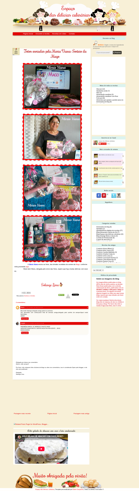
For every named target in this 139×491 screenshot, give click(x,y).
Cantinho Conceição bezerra (106, 258)
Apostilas (99, 228)
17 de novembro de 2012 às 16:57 (34, 307)
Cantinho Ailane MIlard (104, 248)
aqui (27, 267)
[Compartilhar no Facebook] (28, 293)
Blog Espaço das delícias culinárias (108, 234)
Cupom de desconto (103, 239)
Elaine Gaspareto (78, 489)
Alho (97, 92)
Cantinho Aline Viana (103, 250)
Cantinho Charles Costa (104, 254)
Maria (22, 307)
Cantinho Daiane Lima (103, 261)
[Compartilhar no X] (26, 293)
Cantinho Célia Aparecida (105, 259)
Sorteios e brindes (29, 296)
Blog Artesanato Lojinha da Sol (106, 232)
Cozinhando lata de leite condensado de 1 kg (110, 168)
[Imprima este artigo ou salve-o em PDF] (61, 295)
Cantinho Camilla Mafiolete (105, 252)
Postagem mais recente (22, 413)
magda (23, 323)
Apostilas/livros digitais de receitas (108, 230)
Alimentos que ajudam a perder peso (108, 100)
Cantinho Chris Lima (103, 256)
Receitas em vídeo (59, 34)
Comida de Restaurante (104, 238)
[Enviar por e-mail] (23, 293)
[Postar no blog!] (24, 293)
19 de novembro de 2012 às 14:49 (35, 323)
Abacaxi (99, 89)
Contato (72, 34)
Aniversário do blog (102, 102)
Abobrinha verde (102, 91)
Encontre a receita (42, 34)
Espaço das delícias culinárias (44, 489)
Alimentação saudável (103, 94)
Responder (25, 318)
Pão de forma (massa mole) (106, 181)
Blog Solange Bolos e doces (105, 236)
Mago (78, 264)
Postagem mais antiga (81, 413)
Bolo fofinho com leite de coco (106, 155)
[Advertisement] (47, 40)
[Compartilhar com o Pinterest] (30, 293)
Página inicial (28, 34)
